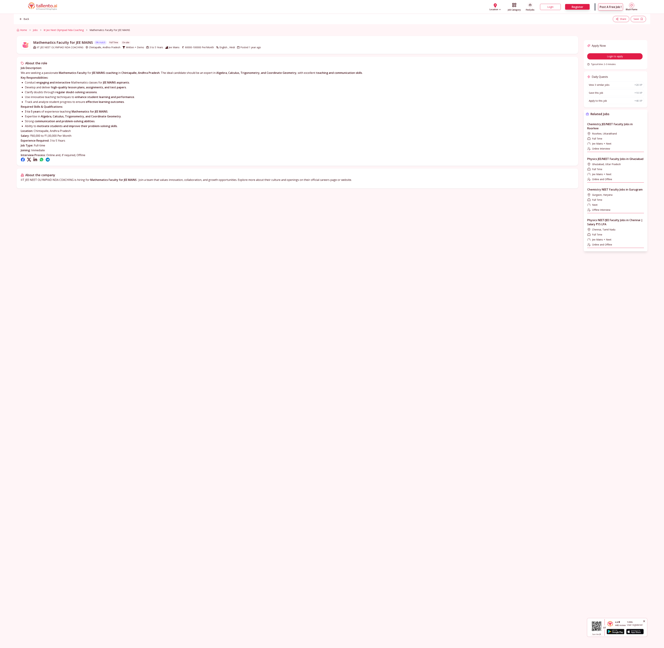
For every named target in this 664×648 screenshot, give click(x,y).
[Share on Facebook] (23, 160)
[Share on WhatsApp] (41, 160)
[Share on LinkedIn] (35, 160)
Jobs (35, 30)
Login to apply (615, 56)
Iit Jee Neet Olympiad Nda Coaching (64, 30)
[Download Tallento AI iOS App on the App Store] (635, 631)
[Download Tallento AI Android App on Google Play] (615, 631)
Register (577, 7)
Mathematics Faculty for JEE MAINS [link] (110, 30)
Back (26, 19)
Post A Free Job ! (610, 7)
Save (636, 19)
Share (623, 19)
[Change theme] (631, 5)
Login (550, 6)
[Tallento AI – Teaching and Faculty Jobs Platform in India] (43, 6)
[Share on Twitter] (29, 160)
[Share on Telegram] (48, 160)
